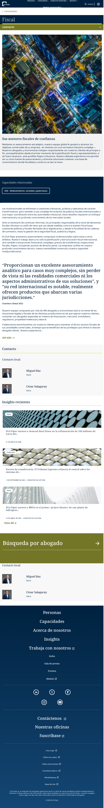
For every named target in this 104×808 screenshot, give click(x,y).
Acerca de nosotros (52, 630)
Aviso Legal (50, 750)
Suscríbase (50, 735)
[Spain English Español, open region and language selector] (98, 4)
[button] (52, 544)
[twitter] (52, 692)
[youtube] (60, 702)
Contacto (8, 27)
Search (90, 4)
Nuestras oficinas (52, 727)
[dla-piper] (10, 4)
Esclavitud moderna (50, 771)
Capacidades (10, 11)
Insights (52, 639)
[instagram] (44, 702)
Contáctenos (50, 718)
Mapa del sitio (50, 784)
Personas (52, 612)
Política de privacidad (50, 764)
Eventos (52, 670)
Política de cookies (50, 757)
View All (9, 523)
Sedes (52, 656)
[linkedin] (36, 692)
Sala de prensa (52, 663)
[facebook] (68, 692)
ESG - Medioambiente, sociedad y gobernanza (26, 190)
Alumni (50, 678)
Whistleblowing (50, 777)
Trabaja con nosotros (52, 7)
